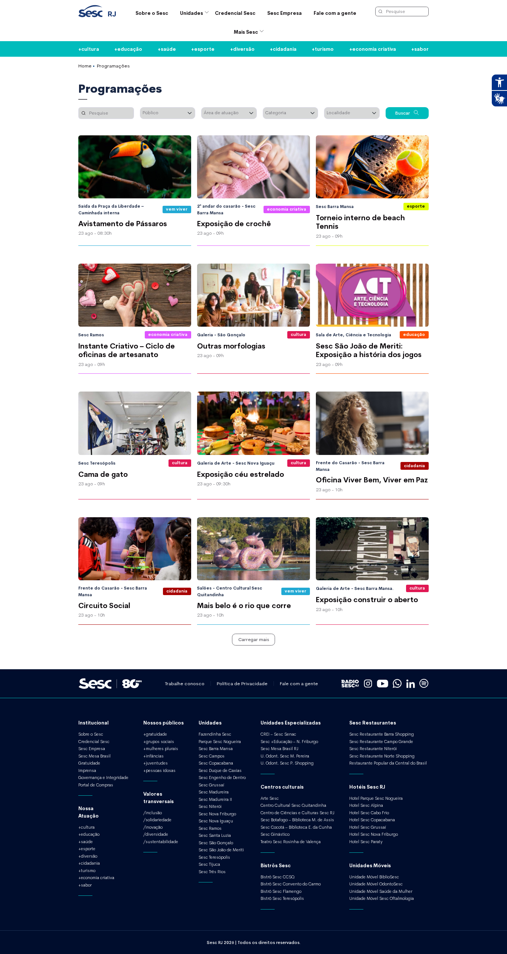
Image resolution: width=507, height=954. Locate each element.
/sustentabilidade (160, 841)
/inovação (153, 827)
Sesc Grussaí (211, 785)
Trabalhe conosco (185, 683)
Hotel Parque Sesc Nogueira (376, 798)
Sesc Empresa (284, 13)
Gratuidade (89, 763)
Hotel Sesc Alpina (366, 805)
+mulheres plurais (160, 748)
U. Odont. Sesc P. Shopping (287, 763)
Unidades (191, 13)
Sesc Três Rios (212, 871)
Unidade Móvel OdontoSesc (376, 884)
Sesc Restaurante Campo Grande (381, 741)
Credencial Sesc (235, 13)
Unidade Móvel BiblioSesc (374, 876)
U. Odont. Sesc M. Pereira (285, 756)
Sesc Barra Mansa (216, 748)
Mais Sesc (246, 32)
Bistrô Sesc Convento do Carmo (291, 884)
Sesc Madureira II (215, 799)
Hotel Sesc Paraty (366, 841)
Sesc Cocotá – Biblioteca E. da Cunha (296, 827)
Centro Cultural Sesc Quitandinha (293, 805)
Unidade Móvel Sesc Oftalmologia (381, 898)
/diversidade (155, 834)
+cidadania (283, 49)
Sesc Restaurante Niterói (373, 748)
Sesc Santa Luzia (215, 835)
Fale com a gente (335, 13)
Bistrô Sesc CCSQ (278, 876)
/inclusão (152, 812)
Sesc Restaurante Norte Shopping (382, 756)
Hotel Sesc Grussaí (367, 827)
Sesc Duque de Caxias (220, 770)
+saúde (167, 49)
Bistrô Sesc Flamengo (281, 891)
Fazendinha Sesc (215, 734)
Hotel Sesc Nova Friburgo (373, 834)
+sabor (420, 49)
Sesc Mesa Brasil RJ (279, 748)
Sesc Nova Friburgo (217, 813)
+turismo (323, 49)
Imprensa (87, 770)
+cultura (88, 49)
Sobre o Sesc (151, 13)
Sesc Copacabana (216, 763)
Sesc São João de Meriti (221, 849)
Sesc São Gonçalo (216, 842)
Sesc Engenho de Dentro (222, 777)
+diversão (242, 49)
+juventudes (155, 763)
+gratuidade (155, 734)
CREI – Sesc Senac (278, 734)
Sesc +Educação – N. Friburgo (289, 741)
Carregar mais (253, 639)
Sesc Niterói (210, 806)
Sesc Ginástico (275, 834)
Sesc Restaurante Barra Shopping (381, 734)
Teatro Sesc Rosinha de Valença (291, 841)
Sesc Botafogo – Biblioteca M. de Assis (297, 819)
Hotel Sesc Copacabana (372, 819)
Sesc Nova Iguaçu (216, 820)
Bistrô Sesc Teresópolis (282, 898)
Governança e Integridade (103, 777)
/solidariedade (157, 819)
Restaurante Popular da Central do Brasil (388, 763)
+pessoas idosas (159, 770)
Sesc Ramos (210, 828)
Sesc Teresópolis (214, 857)
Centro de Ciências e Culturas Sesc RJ (297, 812)
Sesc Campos (212, 756)
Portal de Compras (95, 785)
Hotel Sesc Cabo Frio (369, 812)
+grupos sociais (158, 741)
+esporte (203, 49)
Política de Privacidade (242, 683)
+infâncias (153, 756)
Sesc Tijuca (209, 864)
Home (85, 66)
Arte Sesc (270, 798)
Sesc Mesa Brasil (94, 756)
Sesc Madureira (214, 792)
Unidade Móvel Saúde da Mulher (380, 891)
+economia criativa (372, 49)
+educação (128, 49)
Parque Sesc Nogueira (220, 741)
